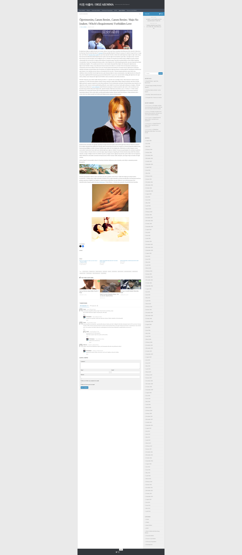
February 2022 (149, 271)
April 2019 (148, 369)
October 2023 (149, 223)
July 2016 (148, 466)
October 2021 (149, 283)
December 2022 (149, 244)
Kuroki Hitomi (114, 271)
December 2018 (149, 380)
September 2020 (149, 321)
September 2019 (149, 354)
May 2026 (148, 146)
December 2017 (149, 416)
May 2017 (148, 437)
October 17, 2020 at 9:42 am (98, 350)
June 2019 (148, 363)
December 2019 (149, 345)
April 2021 (148, 300)
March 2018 (148, 407)
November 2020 (149, 315)
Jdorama (109, 271)
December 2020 (149, 312)
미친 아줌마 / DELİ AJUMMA (96, 4)
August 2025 (148, 167)
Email (112, 370)
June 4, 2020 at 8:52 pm (91, 309)
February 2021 (149, 306)
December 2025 (149, 155)
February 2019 (149, 374)
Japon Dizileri (122, 10)
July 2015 (148, 502)
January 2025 (149, 179)
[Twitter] (160, 14)
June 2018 (148, 398)
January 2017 (149, 449)
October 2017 (149, 422)
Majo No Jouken (120, 271)
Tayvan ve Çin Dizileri (132, 10)
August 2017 (148, 428)
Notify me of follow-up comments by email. (90, 380)
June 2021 (148, 294)
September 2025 (149, 164)
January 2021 (149, 309)
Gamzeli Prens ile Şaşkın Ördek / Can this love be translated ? (153, 119)
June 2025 (148, 170)
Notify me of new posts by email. (88, 384)
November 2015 (149, 490)
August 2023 (148, 229)
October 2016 (149, 458)
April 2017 (148, 440)
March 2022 (148, 268)
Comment (83, 361)
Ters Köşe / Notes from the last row (153, 94)
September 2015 (149, 496)
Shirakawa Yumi (82, 273)
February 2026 (149, 149)
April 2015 (148, 511)
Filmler (88, 10)
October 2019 (149, 351)
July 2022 (148, 256)
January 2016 (149, 484)
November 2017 (149, 419)
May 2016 (148, 472)
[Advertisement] (154, 50)
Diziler (147, 519)
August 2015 (148, 499)
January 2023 (149, 241)
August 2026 (148, 140)
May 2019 (148, 366)
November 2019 (149, 348)
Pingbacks (94, 305)
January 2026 (149, 152)
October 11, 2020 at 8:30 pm (93, 344)
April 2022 (148, 265)
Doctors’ (100, 53)
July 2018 (148, 395)
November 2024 (149, 185)
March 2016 (148, 478)
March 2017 (148, 443)
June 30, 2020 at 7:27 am (94, 331)
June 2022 (148, 259)
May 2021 (148, 297)
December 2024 (149, 182)
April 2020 (148, 336)
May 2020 (148, 333)
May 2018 (148, 401)
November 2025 (149, 158)
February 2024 (149, 211)
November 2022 (149, 247)
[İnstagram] (162, 14)
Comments (84, 305)
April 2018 (148, 404)
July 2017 (148, 431)
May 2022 (148, 262)
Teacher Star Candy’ (94, 55)
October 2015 (149, 493)
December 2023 (149, 217)
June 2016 (148, 469)
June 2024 (148, 199)
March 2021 (148, 303)
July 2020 (148, 327)
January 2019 (149, 377)
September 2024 (149, 191)
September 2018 (149, 389)
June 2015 (148, 505)
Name (82, 370)
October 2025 (149, 161)
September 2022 (149, 250)
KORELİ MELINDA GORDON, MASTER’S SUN (129, 260)
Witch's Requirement (96, 273)
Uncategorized (149, 544)
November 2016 (149, 455)
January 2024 (149, 214)
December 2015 (149, 487)
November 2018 (149, 383)
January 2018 (149, 413)
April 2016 (148, 475)
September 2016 (149, 460)
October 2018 (149, 386)
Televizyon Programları (107, 10)
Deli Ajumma (84, 27)
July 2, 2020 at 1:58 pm (100, 338)
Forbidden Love (92, 271)
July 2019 (148, 360)
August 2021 (148, 288)
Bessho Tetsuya (85, 271)
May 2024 (148, 202)
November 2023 (149, 220)
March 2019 (148, 372)
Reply (84, 314)
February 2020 (149, 342)
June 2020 (148, 330)
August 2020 (148, 324)
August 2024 (148, 194)
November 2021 (149, 280)
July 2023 (148, 232)
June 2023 (148, 235)
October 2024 (149, 188)
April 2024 (148, 205)
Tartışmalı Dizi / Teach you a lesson (154, 97)
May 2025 (148, 173)
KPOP (115, 10)
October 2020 (149, 318)
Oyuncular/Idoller (96, 10)
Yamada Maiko (103, 273)
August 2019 (148, 357)
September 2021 (149, 285)
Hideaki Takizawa (99, 271)
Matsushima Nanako (127, 271)
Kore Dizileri (82, 10)
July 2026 (148, 143)
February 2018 (149, 410)
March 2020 (148, 339)
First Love (102, 182)
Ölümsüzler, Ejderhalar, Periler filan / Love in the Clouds (153, 131)
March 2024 (148, 208)
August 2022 (148, 253)
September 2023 (149, 226)
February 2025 (149, 176)
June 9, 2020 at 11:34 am (97, 316)
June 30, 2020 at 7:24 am (91, 322)
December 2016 (149, 452)
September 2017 (149, 425)
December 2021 (149, 277)
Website (82, 374)
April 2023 (148, 238)
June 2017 (148, 434)
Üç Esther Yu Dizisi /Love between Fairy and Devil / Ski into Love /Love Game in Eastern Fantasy (153, 107)
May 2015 (148, 508)
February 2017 (149, 446)
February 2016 (149, 481)
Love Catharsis (96, 87)
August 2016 (148, 463)
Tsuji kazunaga (89, 273)
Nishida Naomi (135, 271)
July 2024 (148, 197)
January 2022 (149, 274)
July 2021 (148, 291)
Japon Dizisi (105, 271)
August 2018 (148, 392)
